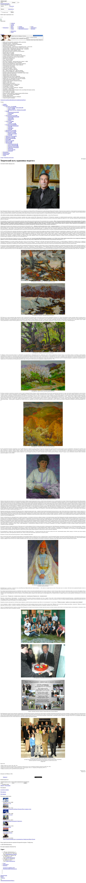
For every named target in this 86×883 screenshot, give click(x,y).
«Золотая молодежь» (13, 144)
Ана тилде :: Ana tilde (11, 106)
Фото (12, 26)
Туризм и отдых (12, 123)
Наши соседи (9, 141)
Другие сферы (11, 149)
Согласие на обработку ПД (9, 867)
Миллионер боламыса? (23, 28)
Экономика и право (10, 137)
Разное (9, 114)
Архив (4, 155)
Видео (12, 27)
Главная (4, 104)
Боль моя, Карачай (7, 827)
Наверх (2, 876)
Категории (5, 105)
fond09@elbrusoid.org (10, 857)
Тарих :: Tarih (11, 108)
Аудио (12, 28)
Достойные (9, 142)
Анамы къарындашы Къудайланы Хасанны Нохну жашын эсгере (17, 809)
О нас (32, 26)
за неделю (3, 789)
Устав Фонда (33, 27)
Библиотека (13, 31)
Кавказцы (10, 128)
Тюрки (10, 127)
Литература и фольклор (11, 115)
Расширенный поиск (5, 3)
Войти (12, 12)
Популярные (5, 152)
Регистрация (7, 785)
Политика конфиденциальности (10, 868)
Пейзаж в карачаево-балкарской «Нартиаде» (12, 821)
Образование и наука (11, 130)
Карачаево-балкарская (13, 116)
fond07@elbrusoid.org (10, 861)
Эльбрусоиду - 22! (7, 803)
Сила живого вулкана (7, 832)
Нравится (5, 777)
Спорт (10, 122)
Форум (12, 25)
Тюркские (10, 113)
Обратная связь (4, 875)
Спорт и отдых (9, 121)
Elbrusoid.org (5, 27)
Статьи (12, 24)
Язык (7, 111)
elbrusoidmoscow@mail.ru (11, 854)
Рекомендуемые (6, 153)
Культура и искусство (11, 131)
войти (25, 783)
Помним (10, 150)
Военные (10, 148)
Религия (8, 139)
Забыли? (2, 785)
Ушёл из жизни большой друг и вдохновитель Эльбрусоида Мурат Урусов (19, 839)
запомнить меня (5, 784)
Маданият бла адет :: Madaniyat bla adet (17, 109)
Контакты (33, 28)
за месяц (7, 789)
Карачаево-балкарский (13, 112)
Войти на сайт (3, 1)
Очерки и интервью (11, 138)
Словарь (20, 26)
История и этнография (11, 124)
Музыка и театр (12, 132)
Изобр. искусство (12, 133)
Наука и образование (13, 145)
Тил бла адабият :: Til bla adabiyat (15, 107)
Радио (12, 32)
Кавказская (11, 119)
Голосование (21, 27)
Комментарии (6, 154)
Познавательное (10, 140)
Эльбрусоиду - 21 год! (8, 814)
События (13, 23)
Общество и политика (11, 136)
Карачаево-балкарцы (13, 125)
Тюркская (10, 117)
